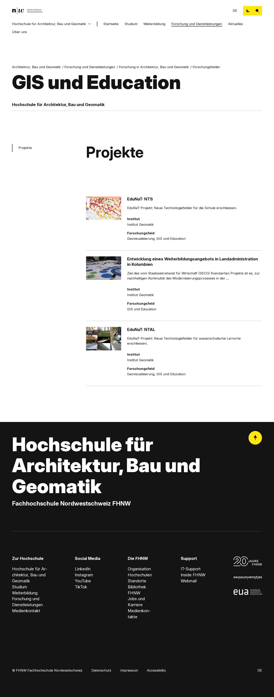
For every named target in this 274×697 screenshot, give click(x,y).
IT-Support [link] (191, 568)
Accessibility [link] (156, 670)
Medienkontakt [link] (26, 610)
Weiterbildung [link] (25, 592)
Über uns (19, 32)
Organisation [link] (139, 568)
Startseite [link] (111, 24)
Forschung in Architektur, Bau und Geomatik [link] (154, 67)
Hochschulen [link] (140, 574)
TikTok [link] (81, 586)
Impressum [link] (129, 670)
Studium (131, 24)
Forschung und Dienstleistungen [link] (89, 67)
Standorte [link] (137, 580)
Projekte (25, 148)
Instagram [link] (84, 574)
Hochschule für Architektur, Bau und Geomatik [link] (29, 574)
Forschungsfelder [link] (206, 67)
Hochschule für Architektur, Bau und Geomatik (49, 24)
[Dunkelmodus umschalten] (248, 10)
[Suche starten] (257, 10)
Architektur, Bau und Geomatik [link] (36, 67)
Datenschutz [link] (101, 670)
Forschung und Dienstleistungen (196, 24)
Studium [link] (19, 586)
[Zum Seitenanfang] (255, 437)
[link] (27, 10)
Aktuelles (235, 24)
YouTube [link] (83, 580)
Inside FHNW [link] (193, 574)
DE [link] (235, 11)
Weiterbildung (154, 24)
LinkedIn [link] (82, 568)
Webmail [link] (189, 580)
